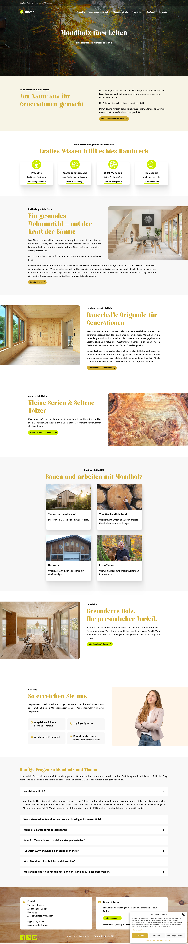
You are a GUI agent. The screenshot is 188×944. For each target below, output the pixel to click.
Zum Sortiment (36, 282)
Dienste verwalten (138, 930)
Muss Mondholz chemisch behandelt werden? (49, 861)
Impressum (167, 940)
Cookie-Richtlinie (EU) (104, 936)
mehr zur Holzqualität (113, 182)
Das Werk (150, 12)
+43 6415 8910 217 (26, 3)
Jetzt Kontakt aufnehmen (98, 644)
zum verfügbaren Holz (36, 182)
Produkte (81, 12)
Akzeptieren (140, 935)
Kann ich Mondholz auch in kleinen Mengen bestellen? (54, 840)
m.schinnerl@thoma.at (43, 3)
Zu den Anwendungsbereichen (100, 368)
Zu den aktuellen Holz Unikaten (41, 432)
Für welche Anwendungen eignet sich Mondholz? (51, 851)
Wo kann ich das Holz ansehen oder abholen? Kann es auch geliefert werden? (67, 872)
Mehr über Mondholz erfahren (112, 118)
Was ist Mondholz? (34, 791)
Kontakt (163, 12)
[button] (184, 914)
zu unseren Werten (151, 182)
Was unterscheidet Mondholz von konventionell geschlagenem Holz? (62, 819)
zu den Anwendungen (75, 182)
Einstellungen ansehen (175, 935)
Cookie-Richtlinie (150, 940)
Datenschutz (159, 940)
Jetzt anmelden (111, 918)
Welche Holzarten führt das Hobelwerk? (46, 830)
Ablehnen (156, 935)
